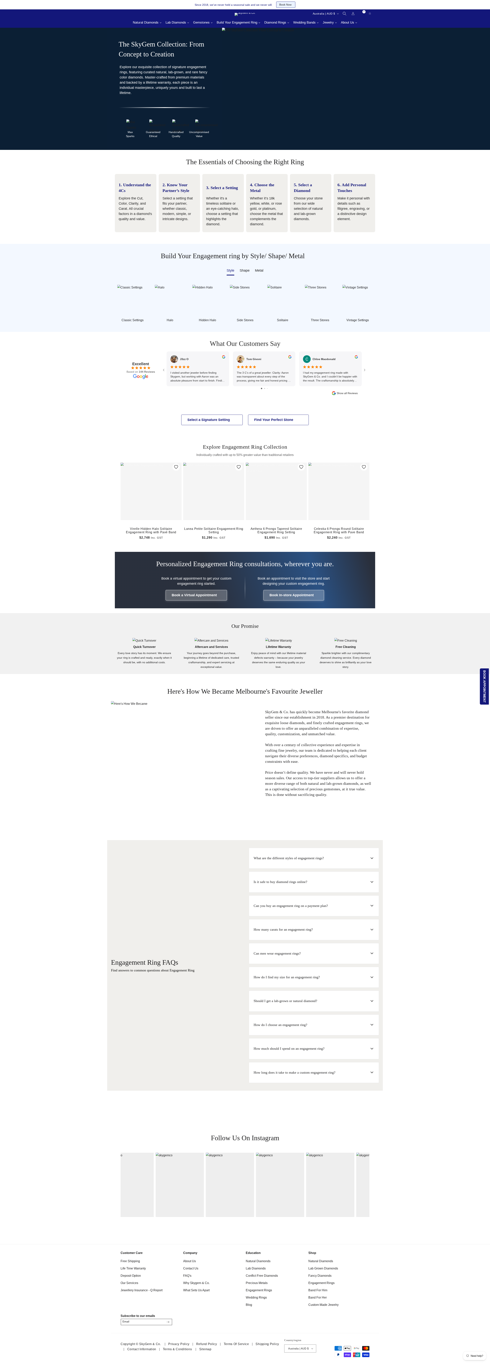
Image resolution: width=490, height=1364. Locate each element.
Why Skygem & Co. (196, 1283)
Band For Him (317, 1290)
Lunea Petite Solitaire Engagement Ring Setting (213, 530)
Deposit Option (131, 1275)
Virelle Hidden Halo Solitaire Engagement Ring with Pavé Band (151, 530)
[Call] (119, 14)
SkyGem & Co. (150, 1344)
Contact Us (190, 1268)
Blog (249, 1304)
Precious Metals (257, 1283)
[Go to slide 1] (261, 388)
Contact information (141, 1349)
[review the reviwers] (223, 357)
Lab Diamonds (256, 1268)
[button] (344, 13)
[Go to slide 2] (264, 388)
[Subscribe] (168, 1322)
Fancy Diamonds (320, 1275)
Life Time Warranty (133, 1268)
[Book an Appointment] (147, 14)
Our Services (129, 1283)
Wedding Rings (256, 1297)
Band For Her (317, 1297)
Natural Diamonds (258, 1261)
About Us (189, 1261)
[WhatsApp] (364, 1320)
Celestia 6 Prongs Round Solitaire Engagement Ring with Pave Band (339, 530)
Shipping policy (267, 1344)
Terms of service (236, 1344)
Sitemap (205, 1349)
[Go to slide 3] (267, 388)
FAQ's (187, 1275)
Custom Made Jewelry (323, 1304)
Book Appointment (484, 686)
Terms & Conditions (177, 1349)
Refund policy (206, 1344)
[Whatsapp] (138, 14)
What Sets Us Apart (196, 1290)
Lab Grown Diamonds (323, 1268)
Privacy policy (178, 1344)
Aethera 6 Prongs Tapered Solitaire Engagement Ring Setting (276, 530)
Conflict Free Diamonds (262, 1275)
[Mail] (128, 14)
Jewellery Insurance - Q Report (142, 1290)
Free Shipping (130, 1261)
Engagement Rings (259, 1290)
